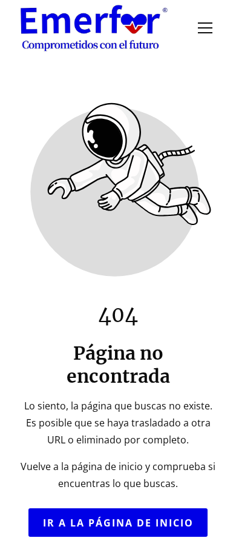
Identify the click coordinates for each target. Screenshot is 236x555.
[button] (205, 28)
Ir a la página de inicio (118, 522)
